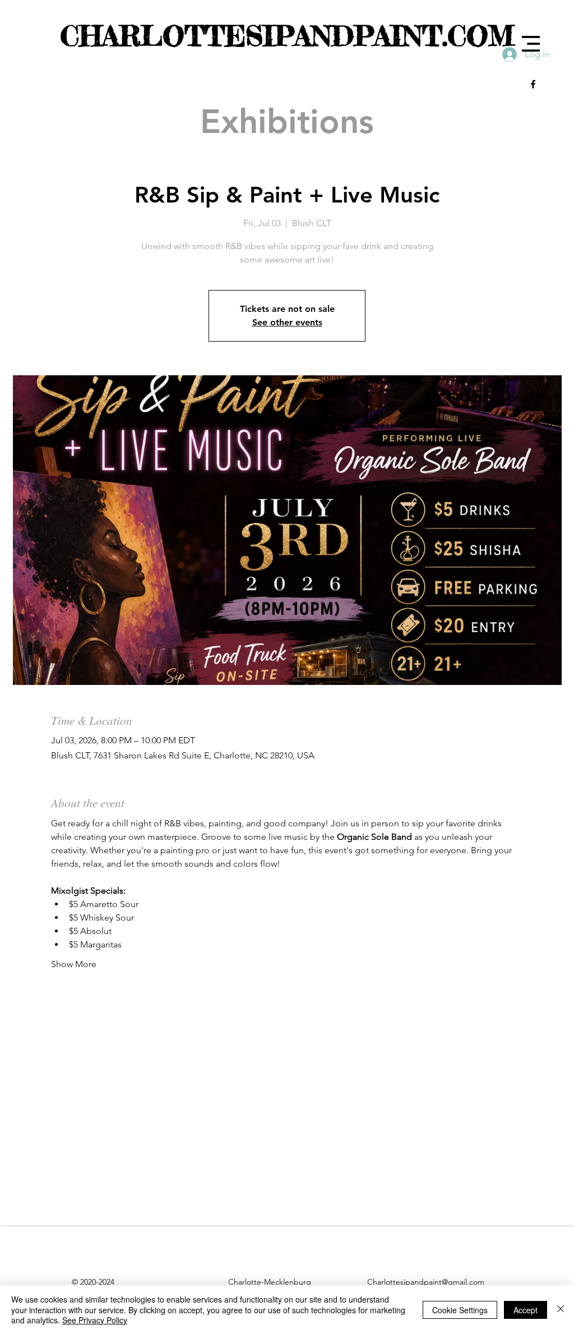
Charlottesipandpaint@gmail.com (425, 1282)
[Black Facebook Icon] (533, 84)
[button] (531, 44)
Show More (73, 964)
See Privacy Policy (94, 1320)
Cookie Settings (460, 1309)
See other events (287, 322)
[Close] (560, 1309)
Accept (525, 1309)
